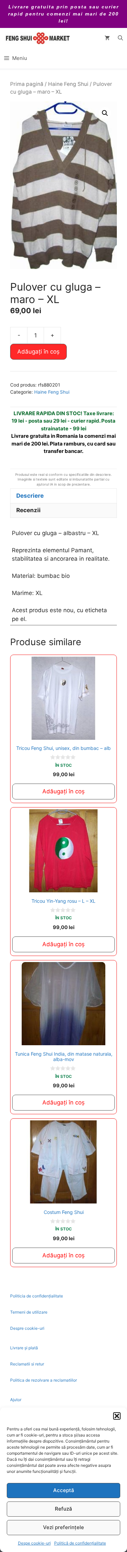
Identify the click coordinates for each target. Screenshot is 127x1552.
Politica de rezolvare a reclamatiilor (43, 1380)
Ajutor (15, 1399)
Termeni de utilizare (28, 1312)
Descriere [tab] (30, 495)
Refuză (63, 1509)
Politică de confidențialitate (80, 1543)
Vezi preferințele (63, 1527)
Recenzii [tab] (28, 510)
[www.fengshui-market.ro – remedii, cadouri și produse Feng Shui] (37, 38)
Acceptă (63, 1490)
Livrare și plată (24, 1347)
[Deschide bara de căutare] (120, 38)
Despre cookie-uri (27, 1328)
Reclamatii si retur (27, 1363)
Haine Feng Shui (68, 84)
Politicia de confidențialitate (36, 1295)
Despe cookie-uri (34, 1543)
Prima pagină (26, 84)
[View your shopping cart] (107, 38)
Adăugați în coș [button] (63, 791)
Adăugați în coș (38, 351)
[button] (116, 1416)
